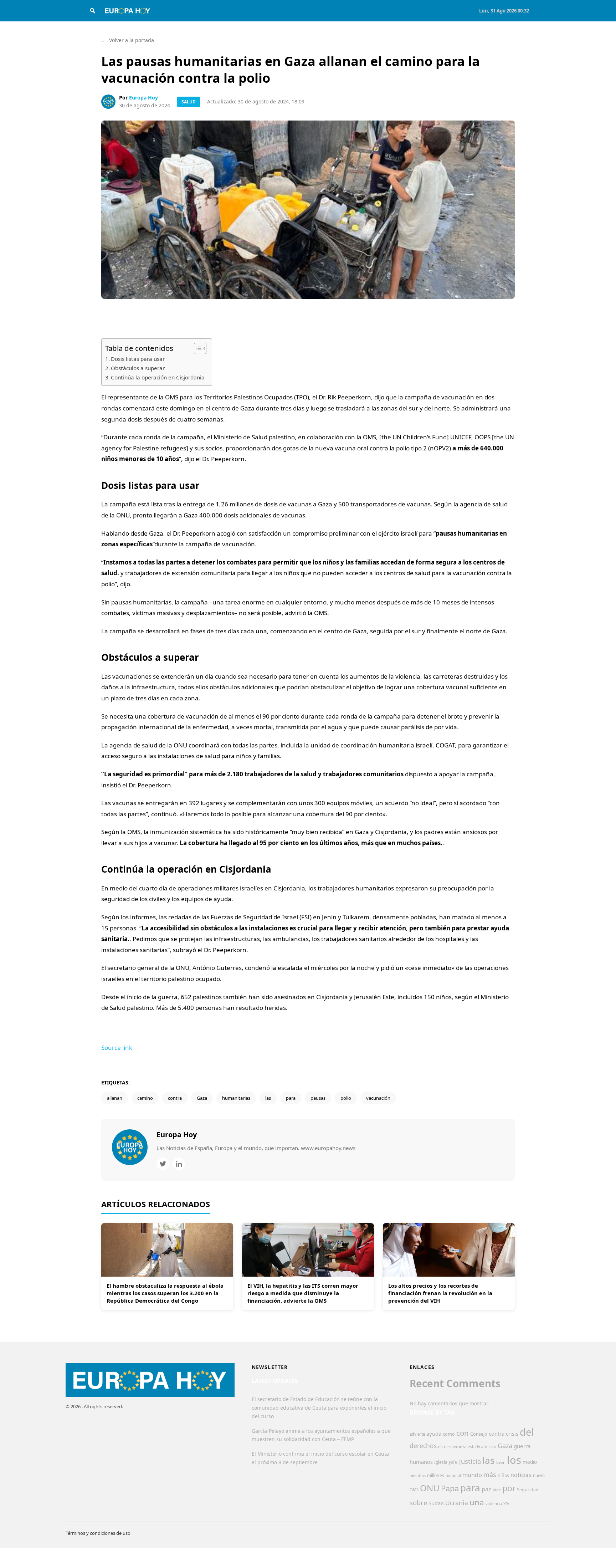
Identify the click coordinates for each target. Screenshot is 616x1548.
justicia (470, 1461)
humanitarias (236, 1098)
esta (472, 1446)
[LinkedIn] (179, 1164)
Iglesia (440, 1462)
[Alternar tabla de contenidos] (197, 348)
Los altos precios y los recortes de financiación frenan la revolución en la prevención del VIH (440, 1293)
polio (345, 1098)
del (527, 1432)
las (268, 1098)
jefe (453, 1461)
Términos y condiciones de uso (98, 1533)
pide (497, 1489)
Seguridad (528, 1490)
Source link (116, 1047)
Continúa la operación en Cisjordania (158, 377)
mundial (453, 1475)
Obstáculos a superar (138, 368)
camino (145, 1098)
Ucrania (456, 1502)
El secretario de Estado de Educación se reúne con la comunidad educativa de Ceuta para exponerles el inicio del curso (319, 1408)
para (291, 1098)
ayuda (433, 1433)
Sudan (436, 1503)
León (500, 1462)
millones (435, 1475)
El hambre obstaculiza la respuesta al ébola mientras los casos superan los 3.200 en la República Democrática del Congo (165, 1293)
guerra (522, 1446)
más (489, 1474)
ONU (430, 1488)
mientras (418, 1475)
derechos (423, 1445)
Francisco (486, 1447)
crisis (512, 1433)
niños (503, 1475)
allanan (114, 1098)
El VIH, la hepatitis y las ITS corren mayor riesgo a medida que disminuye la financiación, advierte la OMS (302, 1293)
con (462, 1433)
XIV (506, 1503)
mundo (472, 1475)
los (514, 1460)
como (449, 1434)
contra (175, 1098)
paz (486, 1489)
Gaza (202, 1098)
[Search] (92, 10)
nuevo (539, 1475)
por (508, 1488)
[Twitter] (162, 1164)
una (476, 1502)
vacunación (378, 1098)
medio (530, 1462)
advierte (417, 1434)
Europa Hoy (143, 97)
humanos (421, 1461)
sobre (418, 1502)
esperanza (456, 1446)
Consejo (478, 1434)
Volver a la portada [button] (127, 40)
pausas (317, 1098)
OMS (414, 1489)
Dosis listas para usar (138, 358)
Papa (450, 1488)
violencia (494, 1503)
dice (442, 1446)
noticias (521, 1475)
